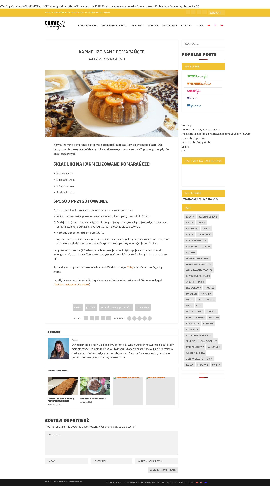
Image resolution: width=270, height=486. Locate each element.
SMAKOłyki (137, 25)
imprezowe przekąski (198, 276)
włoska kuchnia (195, 353)
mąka (189, 305)
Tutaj (130, 267)
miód (200, 299)
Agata (75, 340)
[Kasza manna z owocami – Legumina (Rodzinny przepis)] (128, 391)
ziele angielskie (194, 359)
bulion (190, 223)
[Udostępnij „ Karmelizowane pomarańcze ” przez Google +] (97, 318)
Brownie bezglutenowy (93, 398)
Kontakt (186, 25)
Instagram (70, 284)
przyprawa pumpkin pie (199, 335)
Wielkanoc (214, 347)
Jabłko (190, 282)
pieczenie (214, 317)
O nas (200, 25)
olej (198, 305)
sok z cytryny (209, 341)
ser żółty (191, 341)
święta (216, 365)
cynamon (191, 246)
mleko (210, 299)
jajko (201, 282)
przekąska (192, 329)
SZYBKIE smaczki (87, 25)
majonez (209, 288)
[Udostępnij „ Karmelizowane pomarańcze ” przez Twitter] (91, 318)
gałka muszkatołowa (198, 264)
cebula (201, 223)
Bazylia (190, 217)
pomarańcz (143, 307)
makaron (191, 294)
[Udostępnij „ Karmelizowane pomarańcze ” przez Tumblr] (103, 318)
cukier (77, 307)
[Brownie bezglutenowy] (95, 386)
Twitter (58, 284)
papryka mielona (195, 317)
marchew (206, 294)
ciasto (206, 228)
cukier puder (204, 234)
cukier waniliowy (196, 240)
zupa (209, 359)
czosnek (191, 252)
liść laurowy (193, 288)
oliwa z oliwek (194, 311)
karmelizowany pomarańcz (116, 307)
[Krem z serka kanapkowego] (161, 391)
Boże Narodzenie (207, 217)
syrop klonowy (195, 347)
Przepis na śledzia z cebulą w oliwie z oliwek (78, 12)
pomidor (208, 323)
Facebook (83, 284)
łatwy (189, 365)
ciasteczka (192, 228)
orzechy (211, 311)
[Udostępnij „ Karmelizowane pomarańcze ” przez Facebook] (86, 318)
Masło (189, 299)
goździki (91, 307)
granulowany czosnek (199, 270)
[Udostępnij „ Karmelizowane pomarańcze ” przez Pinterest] (108, 318)
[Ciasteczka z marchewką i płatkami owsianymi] (63, 386)
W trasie (153, 25)
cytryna (206, 246)
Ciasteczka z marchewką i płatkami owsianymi (61, 399)
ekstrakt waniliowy (197, 258)
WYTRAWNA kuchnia (114, 25)
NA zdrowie (169, 25)
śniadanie (202, 365)
